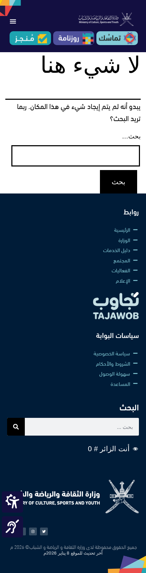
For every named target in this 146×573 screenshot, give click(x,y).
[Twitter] (44, 531)
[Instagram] (33, 531)
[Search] (16, 427)
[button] (12, 21)
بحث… (131, 136)
